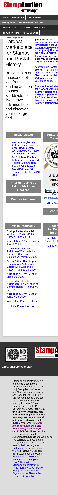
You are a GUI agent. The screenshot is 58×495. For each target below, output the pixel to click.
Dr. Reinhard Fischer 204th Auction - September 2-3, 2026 (25, 161)
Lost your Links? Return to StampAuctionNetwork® (25, 462)
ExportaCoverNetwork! (17, 366)
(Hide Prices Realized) (23, 306)
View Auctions (34, 17)
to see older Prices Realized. (22, 301)
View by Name (8, 22)
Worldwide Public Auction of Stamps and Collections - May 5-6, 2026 (23, 252)
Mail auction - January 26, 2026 (23, 295)
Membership (18, 17)
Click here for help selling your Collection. (28, 445)
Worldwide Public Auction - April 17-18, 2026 (21, 265)
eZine (54, 194)
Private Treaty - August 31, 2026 (26, 172)
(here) (15, 423)
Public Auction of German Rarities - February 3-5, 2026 (23, 285)
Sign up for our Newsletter (26, 473)
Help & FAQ (39, 28)
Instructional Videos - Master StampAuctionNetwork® (27, 469)
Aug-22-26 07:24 (30, 33)
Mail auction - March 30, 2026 (23, 275)
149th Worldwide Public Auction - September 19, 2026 (26, 148)
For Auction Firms (10, 33)
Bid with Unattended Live (31, 22)
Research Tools (9, 28)
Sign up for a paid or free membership (25, 458)
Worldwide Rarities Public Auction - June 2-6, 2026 (21, 234)
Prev (49, 191)
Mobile (5, 17)
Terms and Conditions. (24, 476)
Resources (25, 28)
